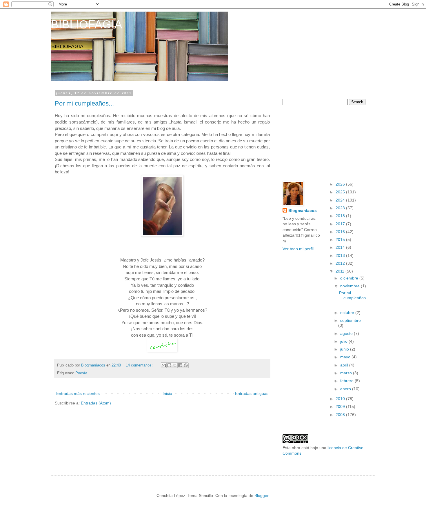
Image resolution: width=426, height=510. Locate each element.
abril (344, 365)
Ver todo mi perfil (298, 248)
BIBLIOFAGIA (86, 24)
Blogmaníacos (302, 210)
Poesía (81, 373)
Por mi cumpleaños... (84, 103)
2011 (340, 271)
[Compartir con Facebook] (180, 365)
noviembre (350, 286)
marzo (346, 373)
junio (345, 349)
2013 (341, 255)
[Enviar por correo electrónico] (164, 365)
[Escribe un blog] (169, 365)
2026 (341, 184)
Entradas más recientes (78, 393)
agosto (347, 333)
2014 (341, 247)
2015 (341, 239)
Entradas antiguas (251, 393)
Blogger (261, 495)
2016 (341, 231)
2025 (341, 192)
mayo (346, 357)
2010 (341, 398)
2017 (341, 224)
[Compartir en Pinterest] (186, 365)
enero (346, 388)
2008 (341, 414)
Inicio (167, 393)
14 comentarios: (140, 365)
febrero (347, 380)
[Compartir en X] (175, 365)
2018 (341, 215)
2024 (341, 200)
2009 (341, 406)
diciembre (349, 278)
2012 (341, 263)
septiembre (350, 320)
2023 (341, 208)
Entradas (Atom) (96, 403)
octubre (347, 312)
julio (344, 341)
